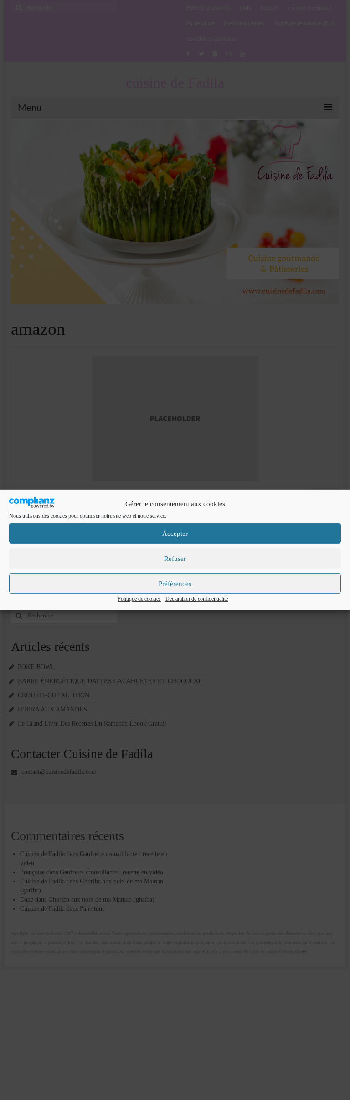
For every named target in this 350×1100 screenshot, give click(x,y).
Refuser (175, 558)
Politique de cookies (139, 599)
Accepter (175, 533)
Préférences (175, 583)
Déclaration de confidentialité (196, 599)
